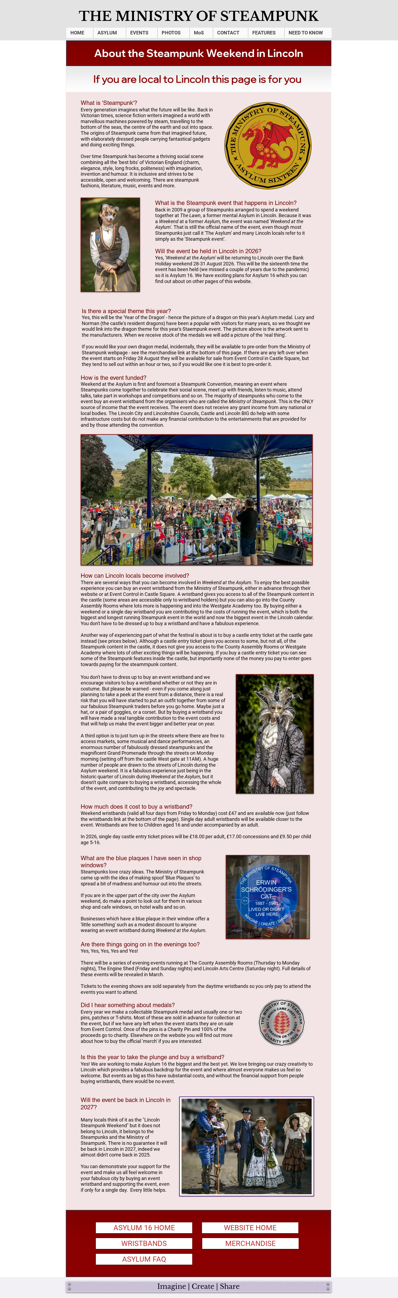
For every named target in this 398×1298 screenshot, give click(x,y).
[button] (109, 33)
